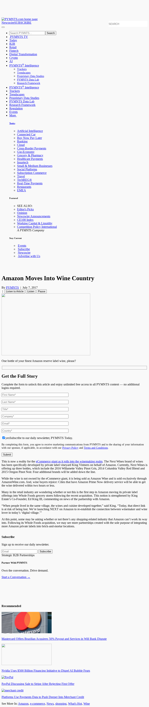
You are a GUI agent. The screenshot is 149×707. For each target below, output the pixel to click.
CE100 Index (25, 219)
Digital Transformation (23, 54)
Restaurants (24, 186)
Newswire (8, 22)
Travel (21, 176)
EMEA (21, 190)
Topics (12, 123)
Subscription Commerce (32, 172)
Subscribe (24, 249)
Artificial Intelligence (30, 131)
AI (11, 61)
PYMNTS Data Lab (28, 79)
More (13, 115)
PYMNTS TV (18, 36)
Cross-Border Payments (31, 148)
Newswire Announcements (33, 216)
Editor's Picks (25, 209)
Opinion (22, 212)
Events (13, 112)
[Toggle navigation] (3, 27)
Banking (22, 141)
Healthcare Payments (30, 158)
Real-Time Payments (29, 183)
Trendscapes (23, 72)
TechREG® (24, 179)
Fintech (13, 50)
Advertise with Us (29, 256)
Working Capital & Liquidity (34, 223)
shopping (61, 703)
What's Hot (75, 703)
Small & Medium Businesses (34, 165)
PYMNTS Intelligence (24, 65)
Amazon (23, 703)
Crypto (13, 57)
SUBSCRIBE (22, 22)
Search (51, 33)
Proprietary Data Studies (30, 76)
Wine (86, 703)
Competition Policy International (37, 226)
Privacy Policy (70, 447)
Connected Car (26, 134)
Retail (12, 47)
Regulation (16, 108)
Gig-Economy (26, 152)
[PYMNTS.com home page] (20, 19)
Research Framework (28, 83)
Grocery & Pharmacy (30, 155)
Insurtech (22, 162)
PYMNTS (12, 287)
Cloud (21, 145)
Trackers (22, 69)
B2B (12, 43)
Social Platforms (27, 169)
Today (13, 40)
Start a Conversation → (16, 577)
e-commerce (37, 703)
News (50, 703)
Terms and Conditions (96, 447)
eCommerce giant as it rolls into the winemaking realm (69, 461)
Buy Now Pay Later (29, 138)
